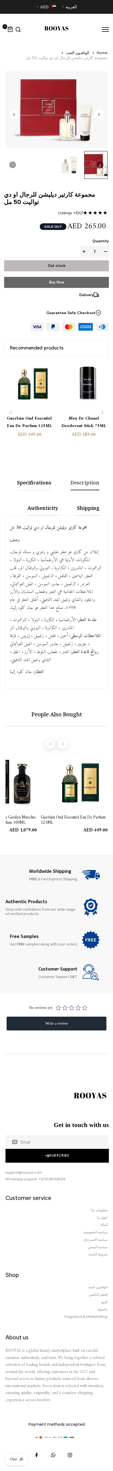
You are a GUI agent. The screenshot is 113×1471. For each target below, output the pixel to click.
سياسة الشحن (98, 1247)
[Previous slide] (11, 413)
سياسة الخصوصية (95, 1232)
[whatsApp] (53, 1455)
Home (102, 53)
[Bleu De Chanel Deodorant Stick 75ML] (84, 386)
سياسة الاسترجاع (96, 1239)
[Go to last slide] (99, 114)
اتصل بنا (102, 1217)
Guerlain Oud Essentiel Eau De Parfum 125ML (29, 422)
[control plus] (85, 251)
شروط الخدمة (98, 1254)
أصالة (104, 1225)
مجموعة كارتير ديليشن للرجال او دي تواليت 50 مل (67, 57)
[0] (10, 29)
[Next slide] (14, 114)
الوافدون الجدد (77, 53)
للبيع (104, 1302)
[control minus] (104, 251)
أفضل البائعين (98, 1294)
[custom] (70, 1455)
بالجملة (103, 1309)
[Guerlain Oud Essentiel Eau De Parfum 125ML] (29, 386)
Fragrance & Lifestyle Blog (86, 1316)
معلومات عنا (99, 1210)
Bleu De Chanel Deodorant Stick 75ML (83, 422)
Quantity (100, 241)
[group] (96, 165)
